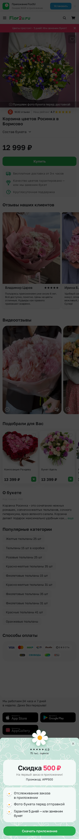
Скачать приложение (39, 831)
